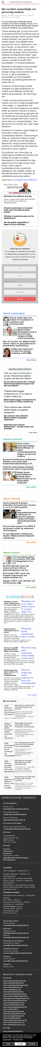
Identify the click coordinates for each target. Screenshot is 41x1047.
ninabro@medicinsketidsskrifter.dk (16, 937)
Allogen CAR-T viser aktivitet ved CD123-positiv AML (19, 581)
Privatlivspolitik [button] (18, 1039)
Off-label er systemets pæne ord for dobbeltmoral (19, 217)
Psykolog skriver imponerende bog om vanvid (11, 630)
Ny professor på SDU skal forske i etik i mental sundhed (25, 778)
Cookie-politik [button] (7, 1039)
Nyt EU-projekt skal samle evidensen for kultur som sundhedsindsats (11, 672)
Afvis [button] (8, 1044)
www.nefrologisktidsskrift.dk (13, 1011)
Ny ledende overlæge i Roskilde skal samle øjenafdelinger (23, 762)
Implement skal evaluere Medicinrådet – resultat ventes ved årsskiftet (18, 426)
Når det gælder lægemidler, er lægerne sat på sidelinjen (16, 223)
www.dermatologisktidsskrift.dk (14, 994)
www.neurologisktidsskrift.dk (13, 1016)
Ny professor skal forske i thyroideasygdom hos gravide (25, 707)
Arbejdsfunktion (9, 281)
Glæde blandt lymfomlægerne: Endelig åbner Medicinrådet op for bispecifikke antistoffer (26, 477)
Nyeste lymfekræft (12, 439)
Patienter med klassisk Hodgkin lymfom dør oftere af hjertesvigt (18, 468)
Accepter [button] (20, 1044)
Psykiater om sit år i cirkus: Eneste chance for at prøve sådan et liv (12, 603)
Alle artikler (31, 359)
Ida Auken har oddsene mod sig (17, 196)
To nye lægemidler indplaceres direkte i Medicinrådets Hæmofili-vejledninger (19, 535)
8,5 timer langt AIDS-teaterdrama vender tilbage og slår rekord (11, 649)
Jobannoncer (8, 851)
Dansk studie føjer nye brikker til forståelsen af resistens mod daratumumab (21, 320)
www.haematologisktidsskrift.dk (15, 1007)
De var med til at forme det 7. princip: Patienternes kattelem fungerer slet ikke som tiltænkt (19, 383)
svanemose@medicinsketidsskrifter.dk (17, 953)
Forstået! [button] (32, 1044)
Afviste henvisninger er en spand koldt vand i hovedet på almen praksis (18, 210)
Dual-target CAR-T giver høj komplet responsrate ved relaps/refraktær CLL (16, 575)
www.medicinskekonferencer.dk (15, 1020)
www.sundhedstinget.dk (12, 1018)
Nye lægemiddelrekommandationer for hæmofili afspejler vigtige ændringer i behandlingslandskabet (26, 516)
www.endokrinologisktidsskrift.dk (15, 996)
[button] (3, 2)
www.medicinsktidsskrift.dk (13, 991)
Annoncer (6, 849)
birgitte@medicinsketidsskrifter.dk (15, 857)
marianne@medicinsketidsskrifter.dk (16, 829)
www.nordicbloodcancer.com (14, 1022)
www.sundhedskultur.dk (12, 989)
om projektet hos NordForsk (24, 179)
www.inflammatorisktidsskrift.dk (15, 1000)
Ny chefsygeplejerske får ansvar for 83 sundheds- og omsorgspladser (24, 744)
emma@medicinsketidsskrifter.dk (15, 961)
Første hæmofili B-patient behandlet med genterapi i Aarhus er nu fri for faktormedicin (19, 505)
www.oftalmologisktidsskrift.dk (14, 1013)
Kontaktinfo (7, 853)
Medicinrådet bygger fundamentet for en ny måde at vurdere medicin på (20, 400)
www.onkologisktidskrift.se (13, 1031)
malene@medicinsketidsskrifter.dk (16, 925)
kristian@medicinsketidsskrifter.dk (16, 809)
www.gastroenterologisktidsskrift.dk (16, 998)
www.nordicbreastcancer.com (14, 1024)
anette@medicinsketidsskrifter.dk (15, 945)
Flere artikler (33, 432)
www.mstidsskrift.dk (10, 1009)
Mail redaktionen (9, 860)
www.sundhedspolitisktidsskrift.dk (15, 985)
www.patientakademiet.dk (12, 987)
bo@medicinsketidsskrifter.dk (14, 820)
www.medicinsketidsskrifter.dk (14, 981)
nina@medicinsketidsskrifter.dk (14, 814)
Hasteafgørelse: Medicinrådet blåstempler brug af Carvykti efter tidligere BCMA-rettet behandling (27, 332)
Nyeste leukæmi (11, 552)
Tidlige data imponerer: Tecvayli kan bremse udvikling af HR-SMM (22, 351)
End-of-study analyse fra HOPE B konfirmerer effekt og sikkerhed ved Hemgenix (19, 528)
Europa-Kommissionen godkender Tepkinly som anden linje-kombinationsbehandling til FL (19, 461)
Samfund (16, 17)
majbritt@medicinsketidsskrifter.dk (16, 933)
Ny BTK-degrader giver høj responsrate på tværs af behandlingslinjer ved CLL (16, 568)
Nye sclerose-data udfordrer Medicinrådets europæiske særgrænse (16, 417)
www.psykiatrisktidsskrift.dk (13, 1005)
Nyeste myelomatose (14, 313)
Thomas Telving (9, 906)
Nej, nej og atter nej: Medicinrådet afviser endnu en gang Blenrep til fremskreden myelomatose (19, 343)
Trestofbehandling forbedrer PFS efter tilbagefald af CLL (25, 559)
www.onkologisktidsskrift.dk (13, 983)
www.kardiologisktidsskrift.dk (14, 1002)
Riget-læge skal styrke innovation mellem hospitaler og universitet (24, 725)
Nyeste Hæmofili (11, 498)
